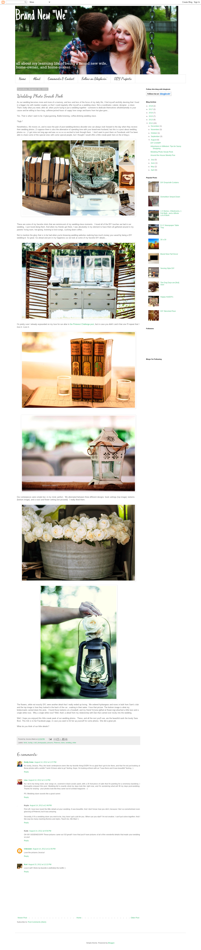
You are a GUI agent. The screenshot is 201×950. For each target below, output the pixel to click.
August (154, 140)
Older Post (135, 918)
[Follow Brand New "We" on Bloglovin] (159, 95)
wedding (69, 742)
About (36, 79)
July (153, 160)
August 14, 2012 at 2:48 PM (41, 805)
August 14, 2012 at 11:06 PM (44, 849)
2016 (151, 113)
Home (22, 79)
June (153, 163)
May (153, 167)
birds (25, 742)
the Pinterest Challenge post (82, 324)
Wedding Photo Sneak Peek (162, 152)
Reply (26, 772)
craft (35, 742)
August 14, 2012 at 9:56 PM (40, 831)
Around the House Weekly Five (163, 155)
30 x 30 (163, 240)
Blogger (111, 943)
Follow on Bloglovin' (94, 79)
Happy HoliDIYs (166, 297)
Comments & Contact (61, 79)
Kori (26, 864)
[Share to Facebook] (63, 739)
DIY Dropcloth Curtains (169, 182)
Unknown (28, 849)
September (155, 136)
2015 (151, 116)
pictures (50, 742)
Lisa (26, 780)
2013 (151, 120)
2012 (151, 123)
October (154, 133)
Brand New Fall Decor (169, 254)
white (74, 742)
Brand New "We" (41, 16)
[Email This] (55, 739)
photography (42, 742)
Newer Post (22, 918)
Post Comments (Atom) (37, 922)
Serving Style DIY (167, 268)
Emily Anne (29, 762)
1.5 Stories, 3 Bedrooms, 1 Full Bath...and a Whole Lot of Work (170, 213)
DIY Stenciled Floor (168, 311)
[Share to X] (60, 739)
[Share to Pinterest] (66, 739)
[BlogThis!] (57, 739)
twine (63, 742)
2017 (151, 109)
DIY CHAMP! (156, 143)
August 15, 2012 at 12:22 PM (39, 864)
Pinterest (57, 742)
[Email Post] (50, 739)
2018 (151, 106)
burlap (30, 742)
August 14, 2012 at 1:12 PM (39, 780)
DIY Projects (123, 79)
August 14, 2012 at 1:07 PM (45, 762)
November (155, 130)
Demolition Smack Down (170, 197)
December (155, 126)
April (153, 170)
